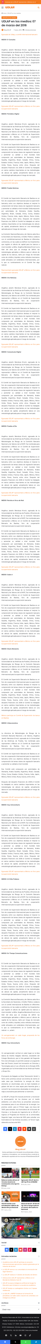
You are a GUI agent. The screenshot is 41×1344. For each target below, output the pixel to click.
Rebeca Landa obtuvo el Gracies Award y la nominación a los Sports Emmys (10, 1183)
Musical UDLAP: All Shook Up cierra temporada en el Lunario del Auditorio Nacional (30, 1206)
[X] (10, 1129)
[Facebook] (5, 1129)
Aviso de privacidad (32, 1330)
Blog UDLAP (7, 30)
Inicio (4, 13)
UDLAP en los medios (14, 13)
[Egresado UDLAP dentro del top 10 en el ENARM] (30, 1173)
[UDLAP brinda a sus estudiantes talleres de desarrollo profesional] (10, 1196)
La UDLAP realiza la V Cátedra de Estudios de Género (20, 1275)
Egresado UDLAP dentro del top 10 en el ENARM (30, 1181)
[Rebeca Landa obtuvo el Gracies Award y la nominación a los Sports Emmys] (10, 1173)
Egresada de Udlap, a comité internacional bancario (19, 34)
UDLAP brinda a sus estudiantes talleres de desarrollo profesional (10, 1205)
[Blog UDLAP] (10, 7)
